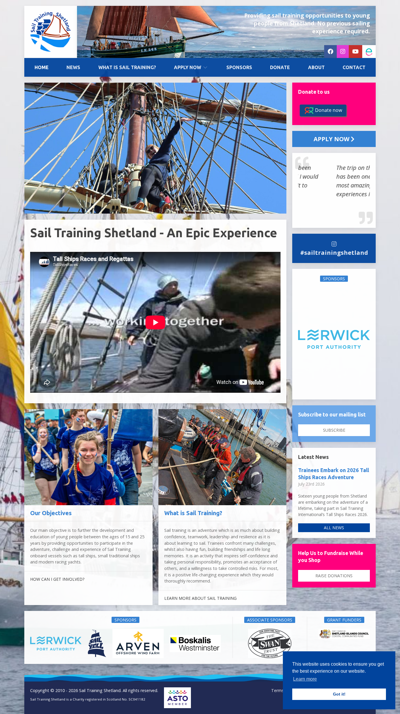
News (73, 67)
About (316, 67)
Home (42, 67)
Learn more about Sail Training (200, 598)
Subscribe (334, 430)
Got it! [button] (339, 694)
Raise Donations (334, 575)
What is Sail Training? (127, 67)
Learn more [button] (305, 679)
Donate (280, 67)
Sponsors (239, 67)
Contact (354, 67)
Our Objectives (51, 513)
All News (334, 527)
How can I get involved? (57, 579)
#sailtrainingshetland (334, 253)
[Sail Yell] (334, 339)
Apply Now (187, 67)
